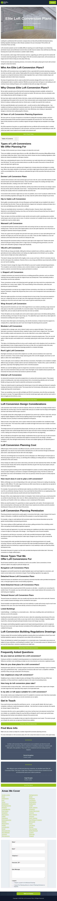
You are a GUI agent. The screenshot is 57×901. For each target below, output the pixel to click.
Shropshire (32, 809)
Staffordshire (32, 804)
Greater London (6, 795)
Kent (3, 800)
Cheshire (31, 813)
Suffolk (3, 816)
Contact (53, 2)
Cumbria (31, 832)
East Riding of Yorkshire (35, 820)
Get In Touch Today (28, 134)
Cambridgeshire (6, 809)
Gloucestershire (6, 830)
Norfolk (4, 825)
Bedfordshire (5, 804)
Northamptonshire (6, 820)
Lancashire (32, 825)
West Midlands (6, 832)
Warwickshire (5, 823)
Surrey (3, 802)
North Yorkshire (33, 818)
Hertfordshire (5, 798)
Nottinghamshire (33, 795)
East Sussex (5, 811)
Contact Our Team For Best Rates (28, 399)
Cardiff (31, 805)
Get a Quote (27, 27)
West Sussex (5, 814)
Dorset (3, 829)
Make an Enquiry (28, 893)
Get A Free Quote (28, 785)
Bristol (30, 796)
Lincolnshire (32, 800)
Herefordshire (32, 802)
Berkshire (4, 807)
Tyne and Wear (33, 829)
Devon (31, 823)
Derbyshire (32, 798)
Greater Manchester (34, 811)
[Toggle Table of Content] (15, 139)
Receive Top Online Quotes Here (28, 723)
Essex (3, 796)
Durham (31, 827)
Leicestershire (5, 827)
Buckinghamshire (6, 805)
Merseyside (32, 821)
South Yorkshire (33, 807)
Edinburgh (32, 834)
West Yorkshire (33, 814)
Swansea (31, 816)
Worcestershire (6, 836)
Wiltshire (4, 821)
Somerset (4, 834)
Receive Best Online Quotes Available (28, 647)
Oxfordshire (5, 818)
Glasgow (31, 836)
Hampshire (5, 813)
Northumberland (33, 830)
